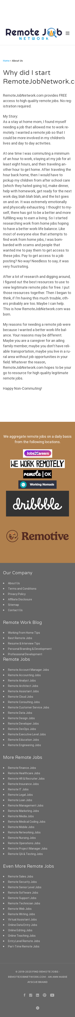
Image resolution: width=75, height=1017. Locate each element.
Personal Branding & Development (30, 648)
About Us (14, 583)
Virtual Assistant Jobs (22, 919)
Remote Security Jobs (22, 881)
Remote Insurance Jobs (23, 784)
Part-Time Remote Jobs (23, 946)
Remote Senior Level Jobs (24, 887)
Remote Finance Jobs (22, 767)
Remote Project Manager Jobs (27, 848)
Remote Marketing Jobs (23, 810)
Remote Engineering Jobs (24, 745)
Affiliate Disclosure (20, 599)
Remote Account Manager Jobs (28, 669)
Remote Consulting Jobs (24, 702)
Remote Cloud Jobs (20, 696)
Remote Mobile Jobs (21, 827)
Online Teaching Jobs (22, 935)
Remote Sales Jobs (20, 876)
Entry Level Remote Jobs (24, 941)
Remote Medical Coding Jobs (26, 821)
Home (6, 60)
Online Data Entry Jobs (22, 925)
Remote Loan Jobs (20, 800)
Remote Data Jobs (20, 712)
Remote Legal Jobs (20, 794)
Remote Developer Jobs (23, 723)
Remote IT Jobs (18, 789)
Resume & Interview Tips (24, 643)
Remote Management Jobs (25, 805)
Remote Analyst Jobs (22, 680)
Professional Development (25, 654)
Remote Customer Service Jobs (28, 707)
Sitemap (13, 604)
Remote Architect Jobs (23, 686)
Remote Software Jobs (23, 892)
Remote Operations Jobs (24, 843)
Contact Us (15, 610)
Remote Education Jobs (23, 739)
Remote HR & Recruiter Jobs (26, 778)
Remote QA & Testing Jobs (25, 854)
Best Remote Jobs (20, 638)
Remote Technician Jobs (24, 903)
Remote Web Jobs (20, 908)
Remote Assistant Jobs (23, 691)
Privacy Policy (17, 594)
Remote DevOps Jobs (22, 729)
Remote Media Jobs (21, 816)
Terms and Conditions (22, 588)
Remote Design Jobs (21, 718)
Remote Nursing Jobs (22, 837)
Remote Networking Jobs (24, 832)
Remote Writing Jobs (21, 914)
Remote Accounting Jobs (24, 675)
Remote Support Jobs (22, 898)
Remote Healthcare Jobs (24, 773)
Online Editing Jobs (20, 930)
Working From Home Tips (24, 632)
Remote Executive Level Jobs (27, 734)
